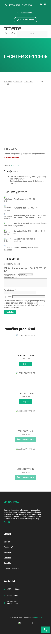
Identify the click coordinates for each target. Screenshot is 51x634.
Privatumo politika (11, 568)
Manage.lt (38, 618)
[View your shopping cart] (7, 34)
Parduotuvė (8, 82)
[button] (13, 34)
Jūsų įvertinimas (11, 275)
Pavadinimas (10, 290)
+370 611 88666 (13, 589)
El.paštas (8, 297)
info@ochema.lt (27, 13)
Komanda (7, 558)
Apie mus (7, 542)
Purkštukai (18, 82)
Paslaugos (8, 552)
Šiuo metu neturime (25, 439)
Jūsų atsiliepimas (12, 277)
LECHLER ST (28, 82)
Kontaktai (7, 563)
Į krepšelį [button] (25, 364)
